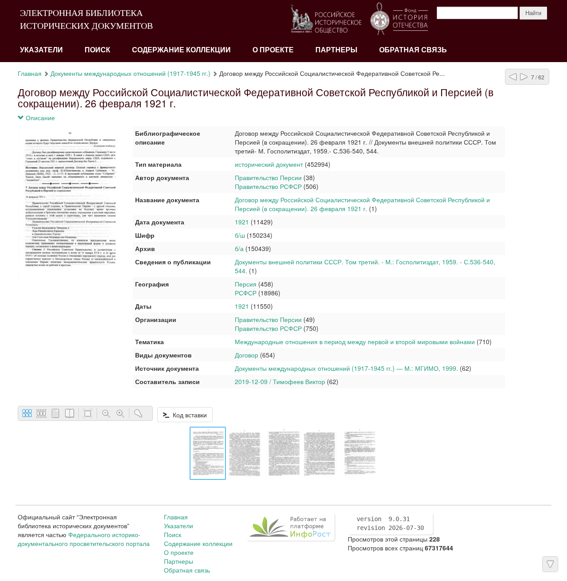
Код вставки (188, 414)
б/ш (240, 235)
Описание (39, 117)
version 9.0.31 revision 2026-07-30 (390, 523)
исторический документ (269, 164)
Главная (30, 73)
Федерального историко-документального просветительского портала (84, 539)
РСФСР (245, 292)
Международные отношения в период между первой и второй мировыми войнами (355, 341)
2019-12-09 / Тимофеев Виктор (280, 381)
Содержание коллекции (181, 50)
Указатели (41, 50)
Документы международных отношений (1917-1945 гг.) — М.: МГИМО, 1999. (346, 368)
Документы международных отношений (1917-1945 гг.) (130, 73)
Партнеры (336, 50)
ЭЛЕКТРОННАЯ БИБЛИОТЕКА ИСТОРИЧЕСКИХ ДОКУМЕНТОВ (86, 19)
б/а (239, 248)
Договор (246, 354)
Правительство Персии (268, 177)
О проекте (273, 50)
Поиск (97, 50)
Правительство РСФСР (268, 186)
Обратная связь (413, 50)
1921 (242, 221)
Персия (245, 283)
